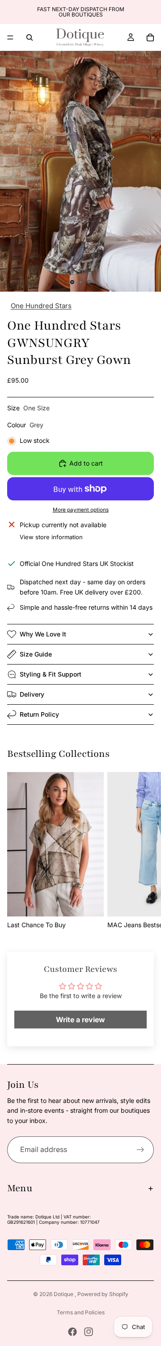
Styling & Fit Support (50, 674)
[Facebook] (72, 1331)
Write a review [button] (80, 1019)
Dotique (64, 1294)
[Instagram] (88, 1331)
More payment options (81, 510)
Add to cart (86, 463)
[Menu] (10, 37)
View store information (51, 537)
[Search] (29, 37)
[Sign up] (140, 1149)
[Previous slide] (10, 12)
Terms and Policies (81, 1312)
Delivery (32, 694)
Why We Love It (43, 634)
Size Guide (36, 654)
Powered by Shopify (102, 1294)
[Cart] (150, 37)
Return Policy (39, 714)
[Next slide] (151, 12)
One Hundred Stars (41, 305)
